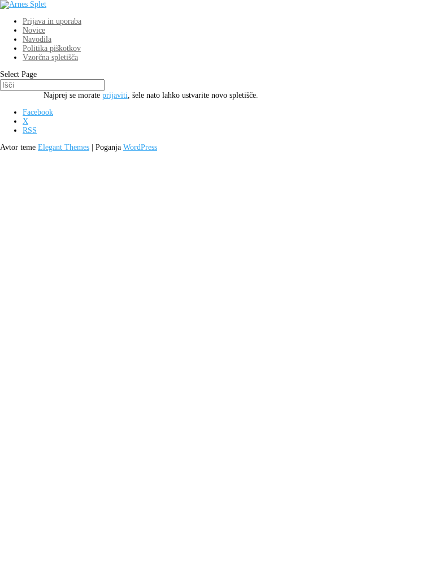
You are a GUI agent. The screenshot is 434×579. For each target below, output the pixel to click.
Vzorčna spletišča (50, 57)
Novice (34, 30)
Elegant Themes (63, 147)
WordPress (140, 147)
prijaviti (115, 95)
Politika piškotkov (52, 48)
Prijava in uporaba (52, 21)
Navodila (37, 39)
